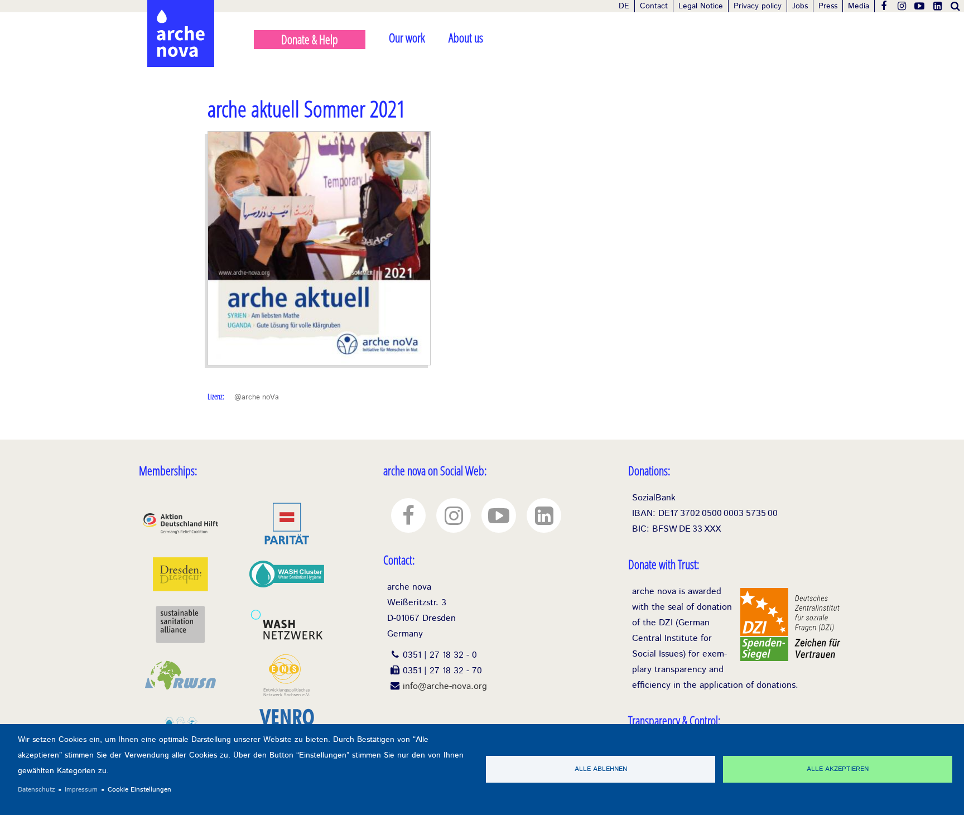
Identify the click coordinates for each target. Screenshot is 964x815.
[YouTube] (919, 6)
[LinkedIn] (937, 6)
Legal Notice (700, 6)
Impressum (81, 789)
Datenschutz (36, 789)
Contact (654, 6)
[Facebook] (884, 6)
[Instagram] (901, 6)
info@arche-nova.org (445, 686)
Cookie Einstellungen (139, 789)
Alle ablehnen (601, 769)
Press (827, 6)
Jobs (800, 6)
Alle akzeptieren (838, 769)
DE (624, 6)
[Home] (181, 11)
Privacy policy (758, 6)
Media (858, 6)
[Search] (955, 6)
